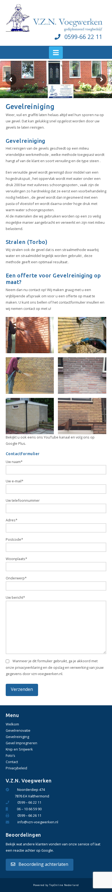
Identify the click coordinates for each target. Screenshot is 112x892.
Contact (12, 761)
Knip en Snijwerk (19, 749)
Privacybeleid (16, 768)
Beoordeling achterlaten (42, 864)
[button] (56, 52)
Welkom (12, 724)
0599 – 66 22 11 (29, 802)
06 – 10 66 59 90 (29, 808)
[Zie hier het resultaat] (82, 375)
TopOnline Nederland (64, 885)
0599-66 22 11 (83, 37)
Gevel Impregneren (21, 742)
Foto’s (10, 755)
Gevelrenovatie (18, 730)
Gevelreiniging (17, 736)
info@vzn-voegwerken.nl (37, 822)
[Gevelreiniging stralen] (30, 335)
